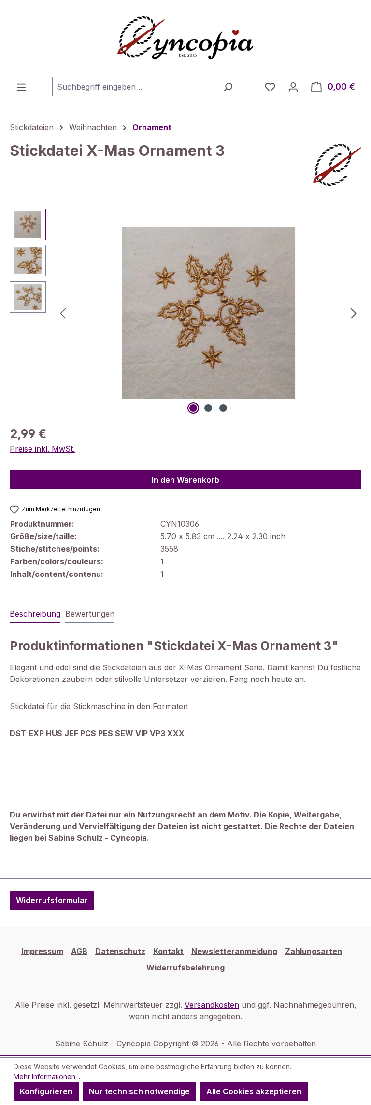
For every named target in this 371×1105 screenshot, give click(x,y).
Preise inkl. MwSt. (42, 449)
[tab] (35, 614)
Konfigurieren (46, 1091)
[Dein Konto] (293, 86)
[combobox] (134, 86)
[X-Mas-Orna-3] (208, 313)
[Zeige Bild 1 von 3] (193, 408)
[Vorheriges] (63, 313)
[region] (185, 313)
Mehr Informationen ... (48, 1077)
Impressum (42, 951)
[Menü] (21, 86)
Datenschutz (120, 951)
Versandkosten (212, 1005)
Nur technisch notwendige (139, 1091)
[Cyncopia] (337, 165)
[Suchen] (227, 86)
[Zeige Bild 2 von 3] (208, 408)
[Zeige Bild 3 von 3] (223, 408)
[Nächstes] (353, 313)
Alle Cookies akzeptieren (253, 1091)
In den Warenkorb (185, 479)
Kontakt (168, 951)
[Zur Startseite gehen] (185, 38)
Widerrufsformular (52, 900)
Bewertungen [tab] (89, 614)
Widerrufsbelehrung (185, 967)
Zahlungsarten (313, 951)
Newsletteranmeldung (234, 951)
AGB (79, 951)
